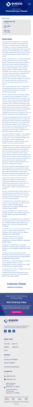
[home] (14, 4)
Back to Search (6, 18)
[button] (29, 4)
